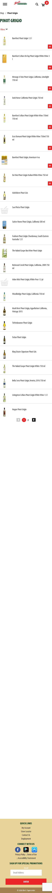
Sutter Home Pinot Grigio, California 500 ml (28, 221)
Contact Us (26, 834)
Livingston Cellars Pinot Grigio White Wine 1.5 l (30, 394)
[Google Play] (26, 849)
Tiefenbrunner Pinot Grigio (22, 322)
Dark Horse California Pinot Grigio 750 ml (27, 97)
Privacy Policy (20, 854)
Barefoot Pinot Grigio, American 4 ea (26, 157)
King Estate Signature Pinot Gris (24, 351)
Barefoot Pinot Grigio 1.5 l (22, 38)
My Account (26, 827)
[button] (50, 47)
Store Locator (26, 831)
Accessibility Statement (27, 858)
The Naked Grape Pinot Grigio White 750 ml (28, 366)
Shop (2, 13)
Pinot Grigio (12, 13)
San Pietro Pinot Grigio (20, 207)
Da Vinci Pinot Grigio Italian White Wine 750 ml (30, 175)
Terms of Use (32, 854)
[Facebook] (18, 849)
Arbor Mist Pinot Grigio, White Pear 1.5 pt (27, 279)
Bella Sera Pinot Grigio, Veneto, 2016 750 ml (28, 380)
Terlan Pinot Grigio (19, 337)
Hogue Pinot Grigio (19, 409)
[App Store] (34, 849)
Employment (26, 838)
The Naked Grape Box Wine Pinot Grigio (27, 250)
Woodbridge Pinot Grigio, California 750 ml (28, 293)
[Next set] (34, 420)
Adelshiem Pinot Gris (20, 192)
